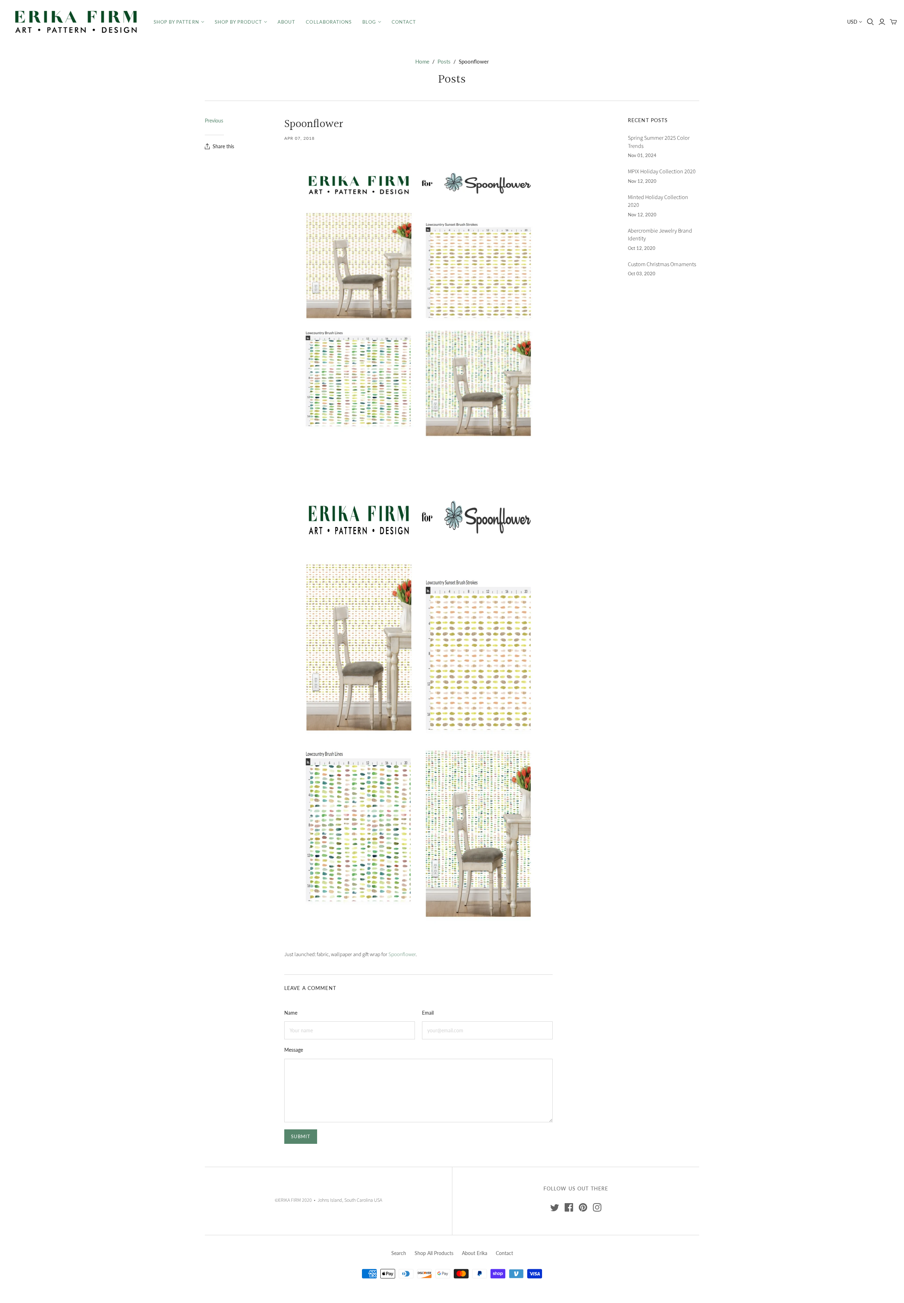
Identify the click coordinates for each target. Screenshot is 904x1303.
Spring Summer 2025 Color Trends (659, 142)
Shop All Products (434, 1253)
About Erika (474, 1253)
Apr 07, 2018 (299, 138)
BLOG (369, 22)
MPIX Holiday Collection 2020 (662, 171)
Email (428, 1013)
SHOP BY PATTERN (176, 22)
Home (422, 61)
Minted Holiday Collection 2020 (658, 201)
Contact (504, 1253)
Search (398, 1253)
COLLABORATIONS (329, 22)
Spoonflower (402, 954)
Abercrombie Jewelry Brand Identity (660, 234)
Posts (444, 61)
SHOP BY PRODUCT (238, 22)
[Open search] (870, 21)
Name (290, 1013)
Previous (214, 121)
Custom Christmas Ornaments (662, 264)
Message (293, 1050)
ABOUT (286, 22)
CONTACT (404, 22)
